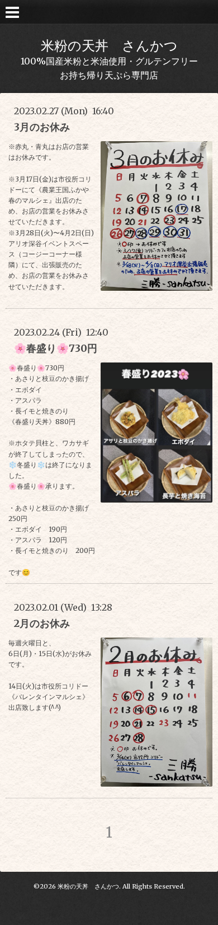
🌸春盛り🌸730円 (55, 348)
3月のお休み (42, 126)
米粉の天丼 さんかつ (109, 45)
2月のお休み (42, 623)
